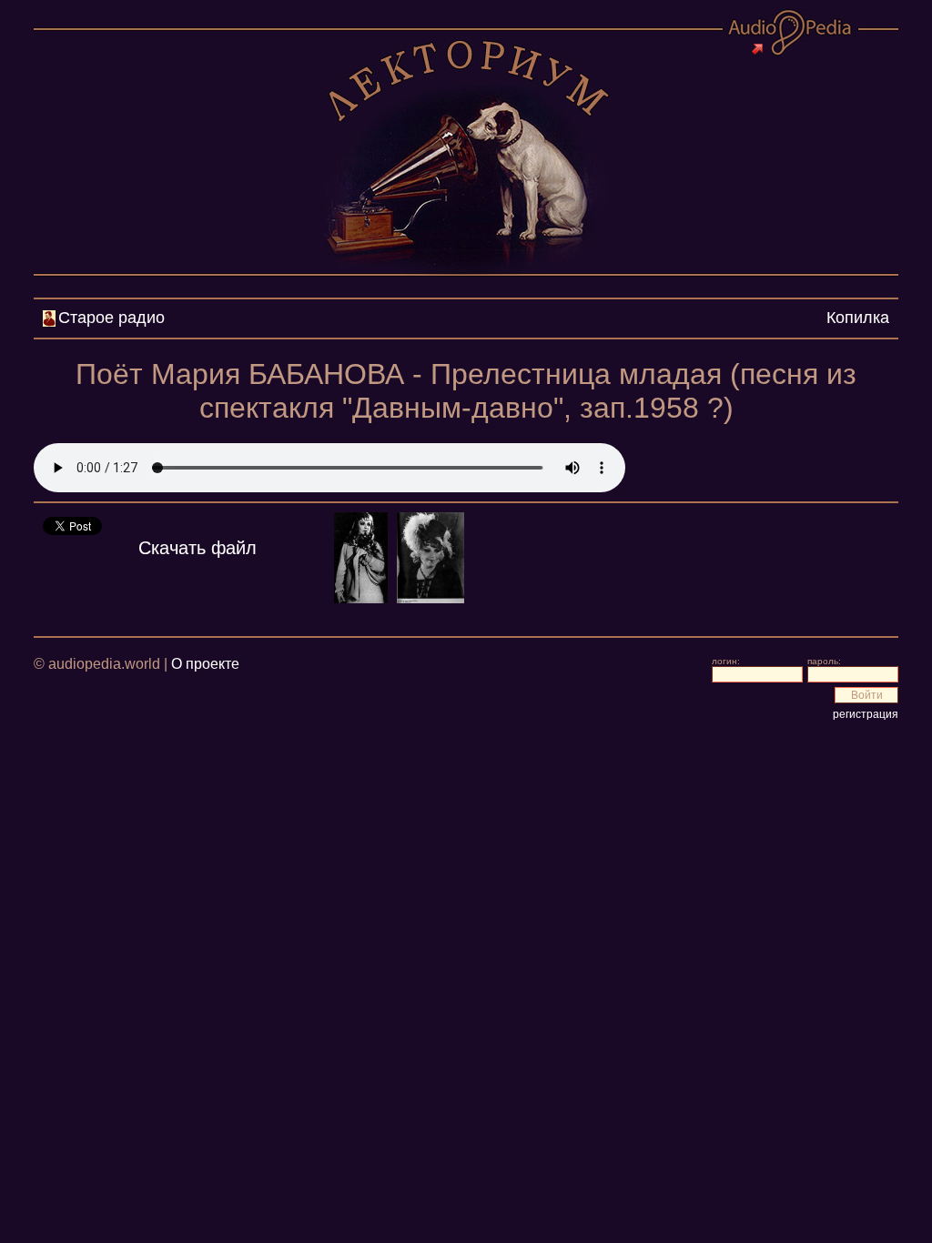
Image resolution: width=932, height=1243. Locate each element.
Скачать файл (197, 548)
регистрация (865, 714)
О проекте (205, 664)
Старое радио (111, 317)
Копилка (857, 317)
